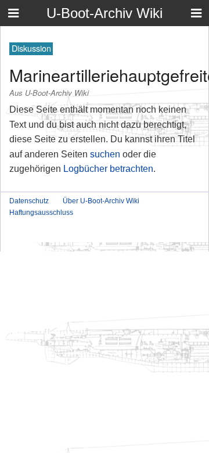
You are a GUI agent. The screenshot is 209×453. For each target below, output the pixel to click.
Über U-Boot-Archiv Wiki (101, 201)
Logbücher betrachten (108, 169)
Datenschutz (29, 201)
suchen (105, 154)
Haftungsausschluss (41, 212)
